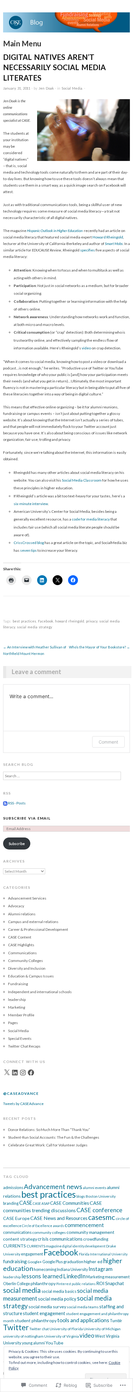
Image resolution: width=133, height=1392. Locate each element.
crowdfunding (95, 1239)
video (86, 348)
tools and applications (83, 1320)
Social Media (72, 88)
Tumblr (116, 1320)
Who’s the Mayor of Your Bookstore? (99, 647)
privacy (91, 621)
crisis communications (60, 1239)
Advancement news (53, 1187)
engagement (32, 1254)
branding (11, 1203)
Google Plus (52, 1261)
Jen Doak (46, 88)
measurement (117, 1276)
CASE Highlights (21, 945)
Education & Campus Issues (31, 976)
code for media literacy (91, 519)
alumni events (94, 1187)
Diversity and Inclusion (26, 968)
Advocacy (16, 906)
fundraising (15, 1261)
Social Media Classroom (81, 480)
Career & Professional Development (38, 929)
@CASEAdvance (21, 1093)
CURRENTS (14, 1245)
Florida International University (103, 1254)
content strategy (20, 1239)
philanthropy (43, 1283)
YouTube (54, 1342)
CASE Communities (69, 1203)
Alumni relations (22, 914)
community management (90, 1232)
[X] (7, 1072)
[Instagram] (23, 1072)
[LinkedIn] (15, 1072)
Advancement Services (27, 898)
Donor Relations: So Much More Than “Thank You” (49, 1129)
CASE (25, 1203)
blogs (80, 1196)
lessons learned (41, 1276)
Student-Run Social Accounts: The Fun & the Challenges (53, 1137)
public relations (84, 1284)
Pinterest (63, 1284)
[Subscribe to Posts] (5, 803)
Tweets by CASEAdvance (23, 1103)
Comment (108, 742)
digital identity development (83, 1246)
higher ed (93, 1261)
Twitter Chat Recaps (24, 1046)
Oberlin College (16, 1283)
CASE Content (19, 937)
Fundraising (18, 983)
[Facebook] (31, 1072)
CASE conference (99, 1209)
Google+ (35, 1261)
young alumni (33, 1343)
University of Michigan (102, 1329)
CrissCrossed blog (29, 542)
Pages (13, 1022)
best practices (24, 621)
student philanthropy (36, 1320)
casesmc (101, 1217)
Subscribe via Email (26, 818)
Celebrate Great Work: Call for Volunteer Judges (48, 1145)
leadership (17, 999)
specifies (87, 250)
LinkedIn (74, 1276)
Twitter (16, 1327)
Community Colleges (25, 960)
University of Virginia (61, 1336)
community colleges (49, 1232)
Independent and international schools (40, 991)
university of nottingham (23, 1336)
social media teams (83, 1307)
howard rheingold (69, 621)
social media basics (58, 1291)
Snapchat (114, 1283)
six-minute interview (31, 503)
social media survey (47, 1306)
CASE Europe (16, 1218)
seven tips (28, 550)
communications (17, 1232)
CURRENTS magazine (44, 1246)
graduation (73, 1261)
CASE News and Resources (59, 1218)
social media (22, 1290)
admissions (13, 1187)
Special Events (20, 1038)
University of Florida (66, 1329)
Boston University (101, 1196)
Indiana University (72, 1269)
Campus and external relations (33, 921)
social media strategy (34, 627)
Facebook (45, 621)
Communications (22, 953)
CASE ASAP (41, 1203)
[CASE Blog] (66, 25)
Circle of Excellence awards (43, 1226)
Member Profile (21, 1015)
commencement (84, 1225)
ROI (100, 1283)
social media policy (57, 1298)
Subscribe (17, 843)
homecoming (45, 1269)
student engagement (44, 1313)
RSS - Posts (17, 803)
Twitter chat (39, 1329)
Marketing (16, 1007)
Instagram (100, 1269)
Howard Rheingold (107, 237)
